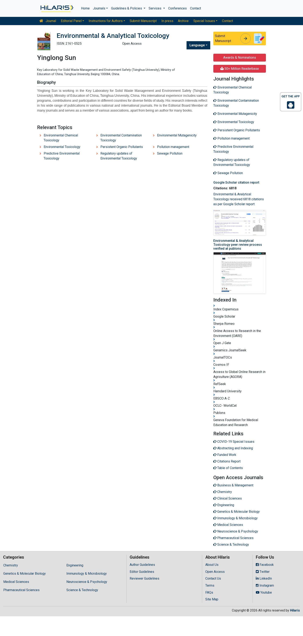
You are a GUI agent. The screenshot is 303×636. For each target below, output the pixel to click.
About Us (211, 565)
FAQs (209, 592)
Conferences (177, 8)
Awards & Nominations (239, 57)
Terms (209, 585)
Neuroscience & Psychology (86, 582)
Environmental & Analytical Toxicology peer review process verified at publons (237, 244)
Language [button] (197, 45)
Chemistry (10, 565)
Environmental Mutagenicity (177, 135)
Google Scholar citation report (236, 182)
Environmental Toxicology (62, 147)
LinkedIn (265, 578)
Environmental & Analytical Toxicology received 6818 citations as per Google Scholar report (238, 199)
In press (167, 21)
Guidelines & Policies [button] (127, 8)
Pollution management (173, 147)
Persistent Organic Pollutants (121, 147)
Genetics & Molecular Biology (24, 573)
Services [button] (155, 8)
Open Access (215, 572)
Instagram (266, 585)
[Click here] (56, 8)
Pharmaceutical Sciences (21, 590)
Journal (50, 21)
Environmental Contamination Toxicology (121, 137)
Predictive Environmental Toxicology (62, 155)
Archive (183, 21)
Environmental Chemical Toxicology (61, 137)
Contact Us (213, 578)
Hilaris (295, 610)
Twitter (264, 572)
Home (85, 8)
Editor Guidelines (142, 572)
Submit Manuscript (143, 21)
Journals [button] (99, 8)
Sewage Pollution (169, 153)
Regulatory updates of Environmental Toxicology (118, 155)
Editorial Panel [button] (71, 21)
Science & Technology (82, 590)
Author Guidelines (142, 565)
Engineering (74, 565)
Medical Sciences (16, 582)
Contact (195, 8)
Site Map (211, 599)
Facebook (266, 565)
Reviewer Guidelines (144, 578)
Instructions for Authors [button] (106, 21)
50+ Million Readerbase (241, 69)
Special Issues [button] (204, 21)
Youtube (266, 592)
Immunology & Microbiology (86, 573)
